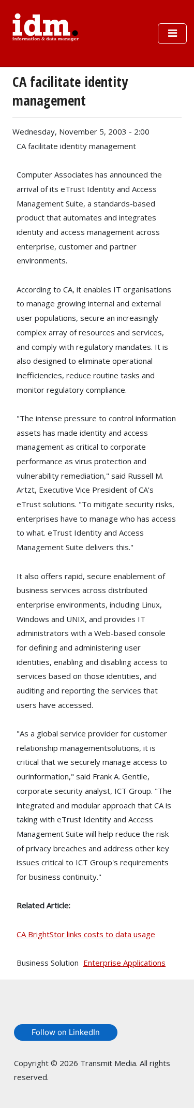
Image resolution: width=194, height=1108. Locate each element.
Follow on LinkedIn (66, 1032)
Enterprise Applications (124, 962)
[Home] (45, 25)
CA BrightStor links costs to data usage (86, 934)
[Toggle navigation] (172, 33)
